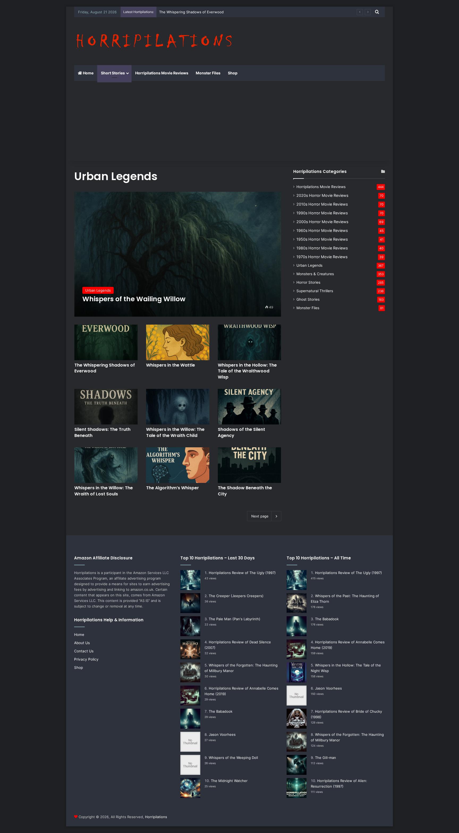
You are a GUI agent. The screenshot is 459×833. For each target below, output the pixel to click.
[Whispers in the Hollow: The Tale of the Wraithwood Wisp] (249, 342)
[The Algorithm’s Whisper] (177, 465)
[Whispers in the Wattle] (177, 342)
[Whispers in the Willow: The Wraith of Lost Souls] (106, 465)
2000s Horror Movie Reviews (322, 221)
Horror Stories (308, 282)
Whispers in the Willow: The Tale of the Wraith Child (175, 432)
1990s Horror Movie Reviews (322, 213)
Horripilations (156, 817)
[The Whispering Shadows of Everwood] (106, 342)
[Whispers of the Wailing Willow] (177, 254)
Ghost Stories (308, 299)
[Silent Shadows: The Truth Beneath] (106, 406)
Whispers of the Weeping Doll (233, 757)
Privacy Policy (86, 659)
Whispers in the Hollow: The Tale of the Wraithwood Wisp (247, 371)
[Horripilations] (153, 41)
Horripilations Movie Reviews (161, 73)
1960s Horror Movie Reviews (322, 230)
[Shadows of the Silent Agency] (249, 406)
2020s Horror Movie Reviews (322, 195)
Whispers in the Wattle (170, 365)
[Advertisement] (229, 121)
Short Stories (113, 73)
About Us (82, 643)
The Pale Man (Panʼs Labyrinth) (234, 619)
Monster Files (208, 73)
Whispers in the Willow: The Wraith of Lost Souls (103, 491)
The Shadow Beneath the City (245, 491)
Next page (260, 516)
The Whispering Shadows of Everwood (191, 12)
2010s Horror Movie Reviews (322, 204)
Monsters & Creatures (315, 274)
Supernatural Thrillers (314, 291)
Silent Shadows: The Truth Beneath (102, 432)
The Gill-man (325, 757)
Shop (232, 73)
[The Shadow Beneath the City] (249, 465)
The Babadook (220, 711)
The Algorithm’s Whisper (172, 488)
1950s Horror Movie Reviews (322, 239)
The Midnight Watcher (229, 781)
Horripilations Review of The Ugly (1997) (242, 573)
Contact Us (84, 651)
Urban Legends (309, 265)
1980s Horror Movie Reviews (322, 248)
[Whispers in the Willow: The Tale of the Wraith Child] (177, 406)
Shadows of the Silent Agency (241, 432)
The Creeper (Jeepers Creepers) (236, 596)
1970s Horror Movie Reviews (321, 256)
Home (88, 73)
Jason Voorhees (222, 734)
